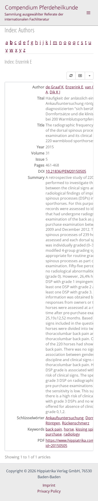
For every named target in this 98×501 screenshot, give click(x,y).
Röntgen (53, 423)
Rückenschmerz (75, 423)
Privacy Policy (49, 491)
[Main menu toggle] (88, 13)
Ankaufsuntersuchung (65, 417)
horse (69, 429)
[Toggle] (80, 76)
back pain (54, 429)
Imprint (49, 485)
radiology (72, 434)
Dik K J (55, 92)
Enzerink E (74, 87)
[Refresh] (71, 76)
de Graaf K (55, 87)
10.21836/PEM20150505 (66, 171)
